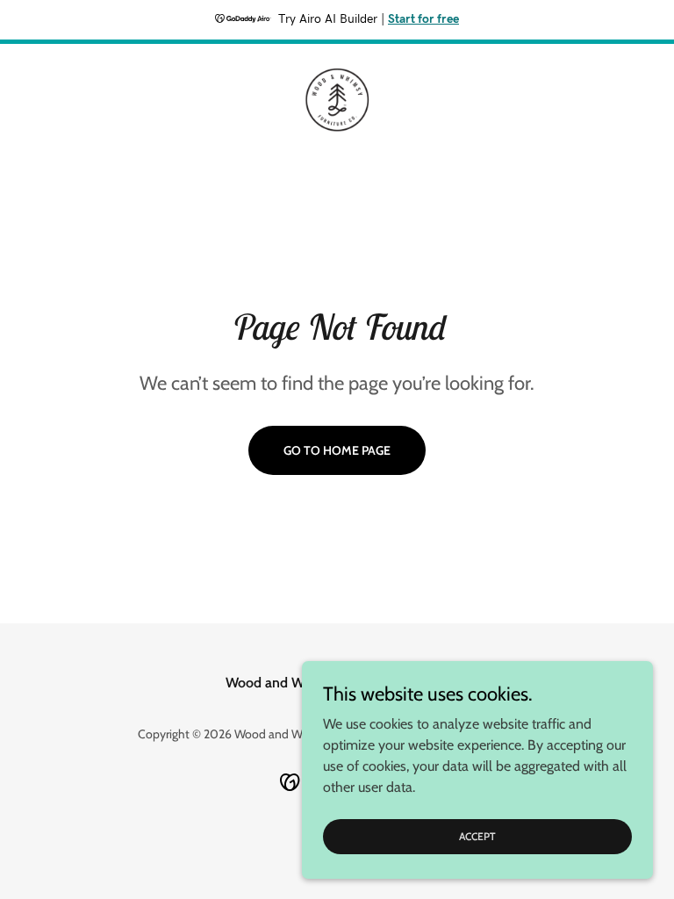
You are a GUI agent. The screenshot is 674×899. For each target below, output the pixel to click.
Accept (477, 836)
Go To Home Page (337, 450)
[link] (337, 100)
